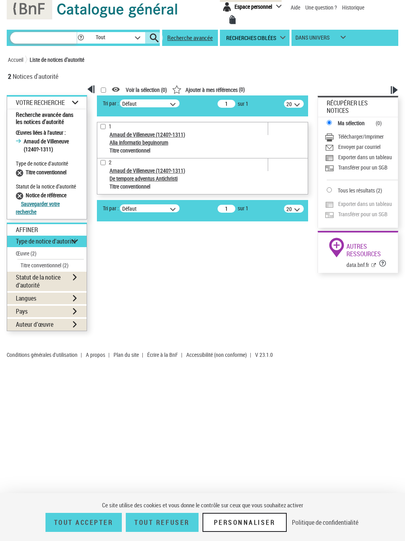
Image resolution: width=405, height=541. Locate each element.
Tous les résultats (356, 190)
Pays (22, 311)
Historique (353, 7)
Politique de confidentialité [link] (325, 522)
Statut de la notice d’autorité (38, 281)
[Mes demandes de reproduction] (232, 20)
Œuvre (26, 253)
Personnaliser (245, 522)
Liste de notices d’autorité (57, 59)
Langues (26, 298)
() (215, 89)
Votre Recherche (40, 103)
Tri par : (111, 103)
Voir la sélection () (146, 89)
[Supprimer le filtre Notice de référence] (21, 195)
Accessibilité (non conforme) (216, 354)
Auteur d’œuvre (34, 324)
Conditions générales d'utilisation (42, 354)
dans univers (312, 39)
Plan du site (126, 354)
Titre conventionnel (44, 265)
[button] (80, 38)
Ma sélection (351, 123)
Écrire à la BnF (162, 354)
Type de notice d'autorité (46, 241)
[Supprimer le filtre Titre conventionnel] (21, 172)
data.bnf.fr (357, 265)
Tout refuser (161, 522)
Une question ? (321, 7)
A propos (95, 354)
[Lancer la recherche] (154, 38)
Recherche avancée (190, 38)
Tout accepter (84, 522)
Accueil (15, 59)
